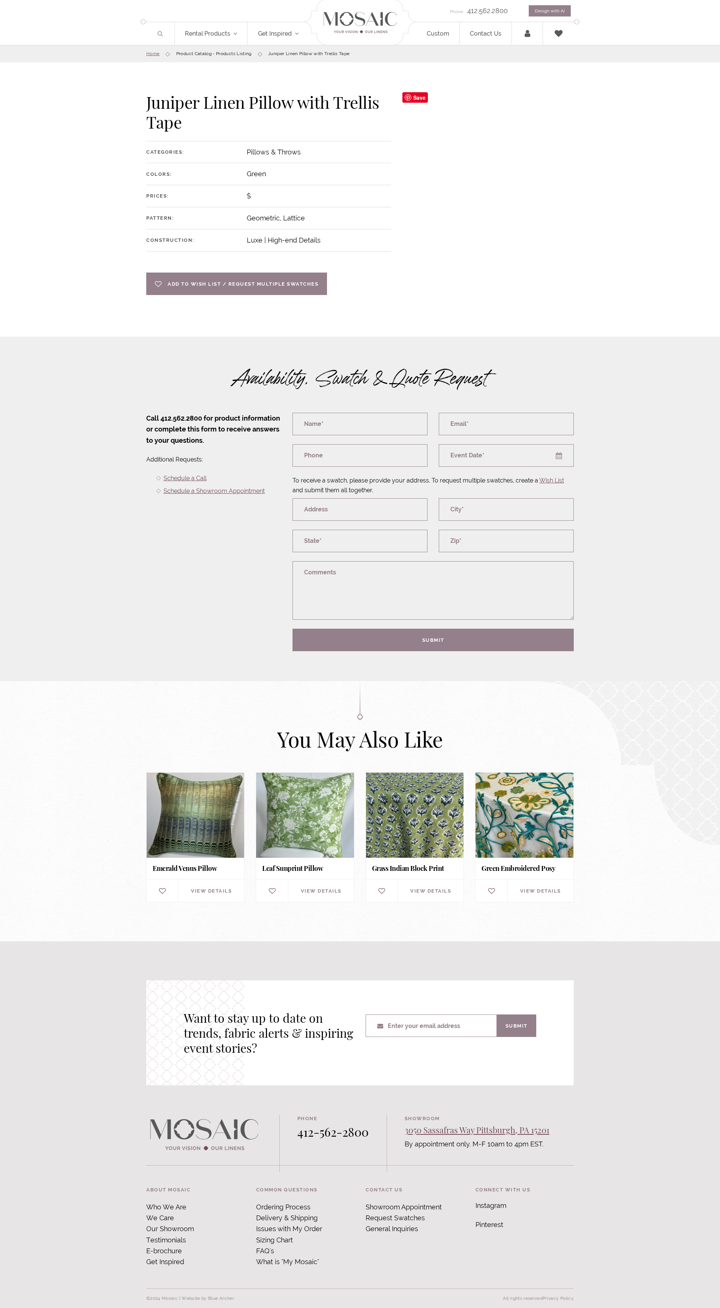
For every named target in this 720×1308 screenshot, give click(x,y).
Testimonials (166, 1240)
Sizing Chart (274, 1240)
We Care (160, 1218)
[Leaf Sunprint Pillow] (305, 837)
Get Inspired (275, 33)
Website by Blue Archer (208, 1298)
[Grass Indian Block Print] (415, 837)
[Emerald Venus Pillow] (195, 837)
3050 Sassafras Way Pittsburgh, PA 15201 (477, 1130)
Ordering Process (283, 1207)
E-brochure (164, 1251)
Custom (438, 33)
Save (419, 97)
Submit (433, 640)
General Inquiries (392, 1229)
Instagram (491, 1205)
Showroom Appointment (404, 1207)
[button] (239, 33)
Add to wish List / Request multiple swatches (243, 284)
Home (152, 53)
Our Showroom (170, 1229)
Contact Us (485, 33)
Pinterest (489, 1225)
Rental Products (207, 33)
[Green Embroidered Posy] (524, 837)
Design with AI (550, 10)
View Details (211, 891)
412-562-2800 (333, 1132)
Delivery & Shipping (287, 1218)
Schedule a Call (185, 478)
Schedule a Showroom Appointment (214, 490)
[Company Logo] (360, 23)
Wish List (551, 480)
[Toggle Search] (160, 33)
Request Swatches (395, 1218)
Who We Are (166, 1207)
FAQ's (265, 1251)
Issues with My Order (289, 1229)
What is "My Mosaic (286, 1262)
